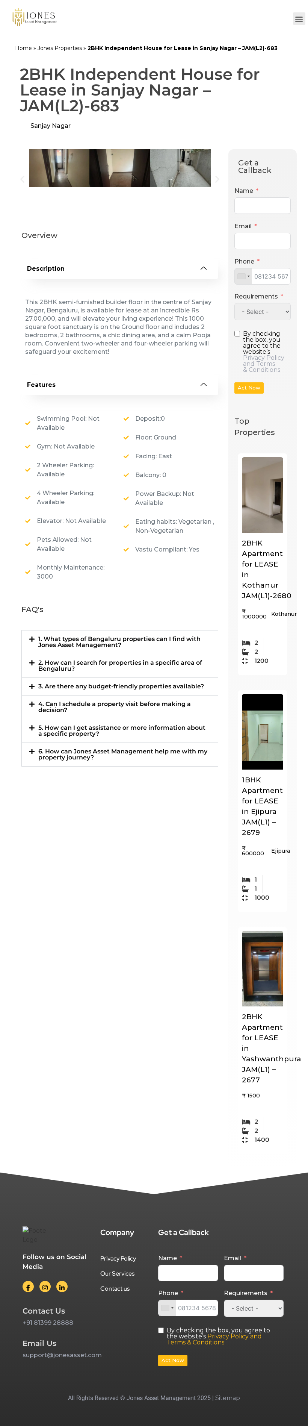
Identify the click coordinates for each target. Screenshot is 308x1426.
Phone (244, 261)
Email (243, 226)
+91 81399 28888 (48, 1322)
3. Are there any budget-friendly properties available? (121, 686)
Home (23, 48)
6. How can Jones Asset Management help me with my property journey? (122, 754)
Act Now (249, 388)
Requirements (256, 296)
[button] (299, 18)
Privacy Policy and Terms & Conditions (263, 363)
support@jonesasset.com (62, 1355)
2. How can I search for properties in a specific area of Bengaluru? (120, 665)
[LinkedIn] (62, 1286)
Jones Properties (60, 48)
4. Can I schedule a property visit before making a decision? (114, 707)
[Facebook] (28, 1286)
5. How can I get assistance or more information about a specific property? (121, 730)
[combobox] (243, 276)
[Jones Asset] (35, 18)
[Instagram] (45, 1286)
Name (243, 190)
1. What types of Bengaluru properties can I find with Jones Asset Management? (119, 642)
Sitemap (227, 1398)
